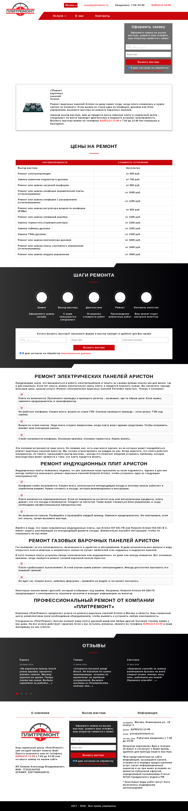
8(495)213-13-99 (161, 5)
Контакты (102, 15)
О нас (79, 15)
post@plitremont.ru (96, 5)
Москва (70, 5)
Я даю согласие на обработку (56, 353)
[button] (17, 694)
